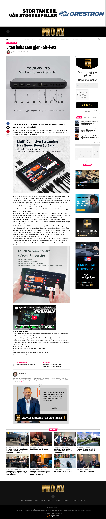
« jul (87, 161)
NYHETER (36, 500)
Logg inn (82, 39)
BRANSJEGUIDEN (28, 500)
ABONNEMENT (43, 500)
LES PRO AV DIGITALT (65, 39)
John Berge (16, 52)
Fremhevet (25, 359)
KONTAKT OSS (76, 500)
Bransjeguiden (25, 39)
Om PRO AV (56, 39)
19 (83, 154)
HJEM (22, 500)
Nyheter (33, 39)
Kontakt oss (75, 39)
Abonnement (40, 39)
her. (22, 381)
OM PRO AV (58, 500)
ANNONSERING (48, 39)
